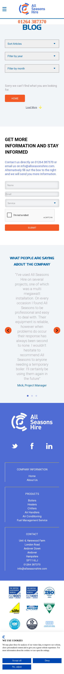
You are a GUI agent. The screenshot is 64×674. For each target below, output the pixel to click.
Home (14, 98)
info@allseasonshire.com (37, 166)
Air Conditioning (32, 516)
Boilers (32, 500)
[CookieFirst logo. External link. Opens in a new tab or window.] (3, 637)
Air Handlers (32, 512)
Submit (32, 227)
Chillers (32, 508)
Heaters (32, 504)
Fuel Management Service (32, 520)
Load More (31, 107)
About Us (32, 480)
